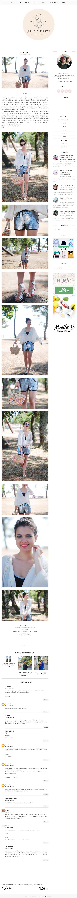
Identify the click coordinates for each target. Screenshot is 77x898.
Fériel (7, 810)
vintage (64, 143)
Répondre (46, 699)
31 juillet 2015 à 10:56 (9, 746)
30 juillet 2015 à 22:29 (10, 688)
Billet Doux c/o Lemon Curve (27, 627)
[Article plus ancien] (42, 888)
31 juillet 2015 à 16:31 (9, 812)
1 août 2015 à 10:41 (9, 827)
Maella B (50, 896)
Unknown (8, 704)
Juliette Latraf (9, 846)
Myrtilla (7, 715)
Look (28, 646)
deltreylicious (9, 731)
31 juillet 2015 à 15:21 (9, 786)
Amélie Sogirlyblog (11, 798)
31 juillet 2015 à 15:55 (9, 800)
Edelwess (8, 686)
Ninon (7, 744)
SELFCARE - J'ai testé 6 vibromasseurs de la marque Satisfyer (66, 172)
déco (64, 137)
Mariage (64, 130)
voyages (64, 147)
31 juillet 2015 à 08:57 (9, 733)
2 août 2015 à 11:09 (9, 848)
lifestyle (64, 140)
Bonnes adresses (64, 120)
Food (64, 123)
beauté (64, 133)
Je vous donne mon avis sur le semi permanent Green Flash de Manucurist (67, 157)
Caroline (8, 825)
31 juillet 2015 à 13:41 (9, 765)
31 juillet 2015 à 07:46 (9, 717)
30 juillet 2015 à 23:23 (10, 705)
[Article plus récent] (7, 888)
